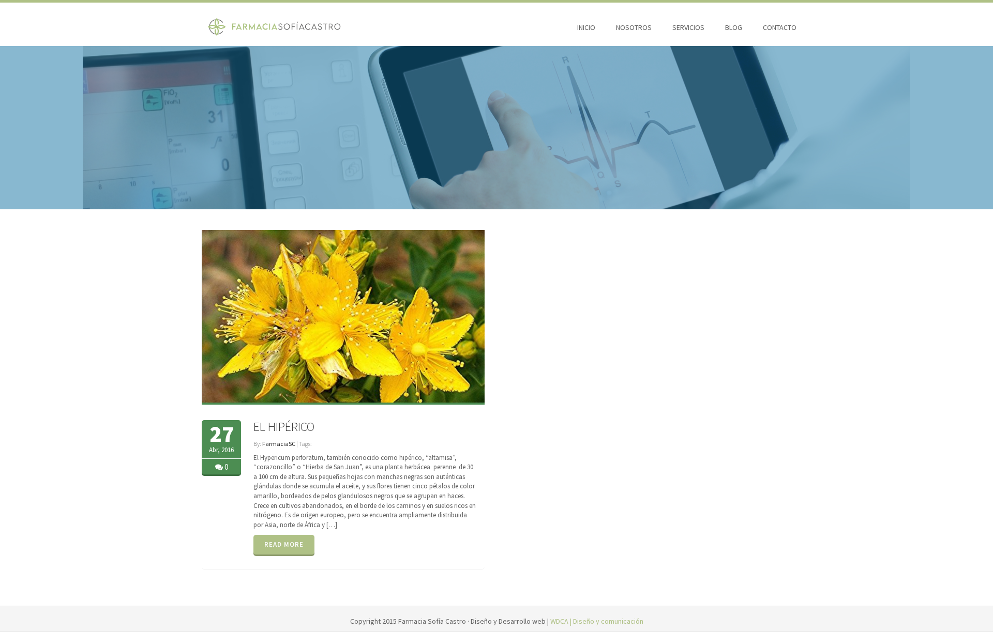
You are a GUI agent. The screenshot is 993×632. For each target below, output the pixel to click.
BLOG (733, 27)
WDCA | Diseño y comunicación (596, 621)
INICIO (586, 27)
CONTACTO (779, 27)
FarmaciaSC (278, 444)
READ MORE (284, 544)
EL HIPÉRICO (283, 427)
